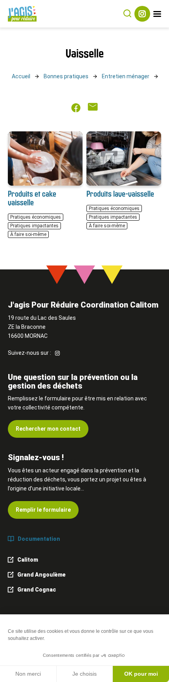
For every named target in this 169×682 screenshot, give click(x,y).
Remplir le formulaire (43, 510)
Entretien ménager (125, 76)
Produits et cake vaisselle (32, 198)
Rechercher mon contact (48, 429)
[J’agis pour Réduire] (22, 14)
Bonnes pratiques (66, 76)
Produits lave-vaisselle (120, 194)
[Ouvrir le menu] (157, 14)
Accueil (21, 76)
